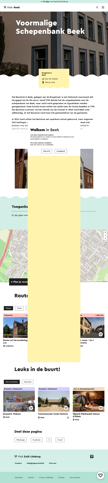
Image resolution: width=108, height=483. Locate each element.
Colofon (31, 477)
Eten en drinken (12, 382)
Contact (18, 463)
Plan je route (50, 82)
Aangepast (61, 151)
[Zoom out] (105, 235)
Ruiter (19, 308)
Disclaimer (19, 477)
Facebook (36, 440)
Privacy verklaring (46, 477)
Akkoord (46, 151)
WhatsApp (20, 440)
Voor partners (74, 477)
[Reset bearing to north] (105, 238)
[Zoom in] (105, 232)
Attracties (27, 382)
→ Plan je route (19, 282)
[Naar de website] (68, 418)
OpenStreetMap (95, 281)
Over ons (52, 463)
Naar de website (51, 79)
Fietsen (8, 308)
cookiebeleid (49, 144)
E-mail (60, 440)
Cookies (61, 477)
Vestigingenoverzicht (35, 463)
